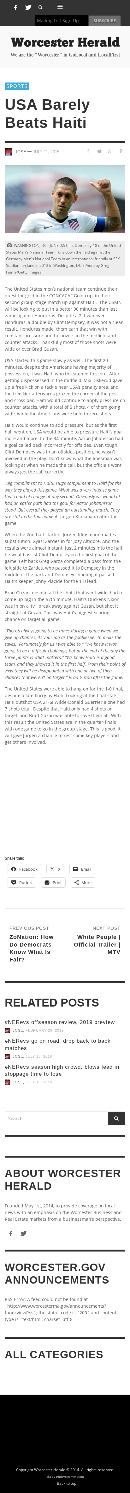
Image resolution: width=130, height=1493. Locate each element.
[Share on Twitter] (99, 151)
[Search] (60, 6)
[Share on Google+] (110, 151)
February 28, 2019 (45, 1030)
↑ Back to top (65, 1483)
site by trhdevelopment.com (65, 1477)
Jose (18, 1030)
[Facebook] (15, 7)
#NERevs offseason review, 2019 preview (60, 1022)
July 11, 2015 (46, 151)
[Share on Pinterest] (121, 151)
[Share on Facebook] (88, 151)
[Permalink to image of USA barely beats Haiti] (65, 199)
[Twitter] (27, 7)
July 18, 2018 (39, 1056)
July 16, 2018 (39, 1082)
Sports (17, 86)
